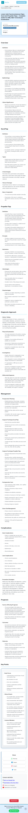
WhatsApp (15, 758)
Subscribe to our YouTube (10, 787)
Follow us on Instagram (10, 785)
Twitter (15, 769)
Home (2, 6)
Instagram (15, 766)
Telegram (15, 762)
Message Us (15, 810)
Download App (21, 2)
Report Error (14, 800)
